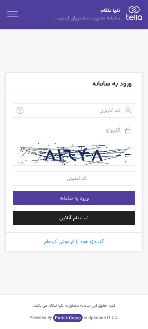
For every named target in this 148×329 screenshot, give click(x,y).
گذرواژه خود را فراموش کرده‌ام (74, 241)
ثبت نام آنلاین (74, 218)
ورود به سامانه (74, 198)
